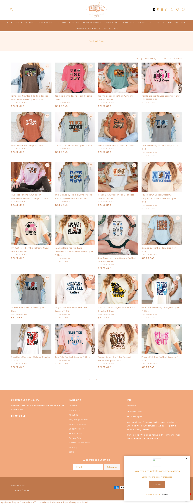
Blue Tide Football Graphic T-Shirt (72, 357)
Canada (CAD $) (21, 490)
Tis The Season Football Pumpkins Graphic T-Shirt (115, 97)
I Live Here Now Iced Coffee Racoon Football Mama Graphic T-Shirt (29, 97)
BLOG (71, 452)
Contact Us (74, 410)
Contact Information (79, 442)
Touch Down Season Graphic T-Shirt (73, 145)
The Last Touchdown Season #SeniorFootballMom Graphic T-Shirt (30, 196)
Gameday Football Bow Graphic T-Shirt (160, 249)
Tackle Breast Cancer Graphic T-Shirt (161, 95)
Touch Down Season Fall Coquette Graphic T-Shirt (116, 196)
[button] (11, 9)
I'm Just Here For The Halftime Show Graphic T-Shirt (30, 249)
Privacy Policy (75, 438)
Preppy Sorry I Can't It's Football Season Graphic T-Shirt (114, 359)
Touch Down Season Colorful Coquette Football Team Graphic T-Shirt (161, 198)
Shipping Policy (76, 429)
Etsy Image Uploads (78, 419)
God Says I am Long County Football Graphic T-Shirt (117, 260)
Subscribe (112, 467)
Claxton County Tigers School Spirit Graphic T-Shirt (116, 309)
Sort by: (139, 58)
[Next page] (103, 379)
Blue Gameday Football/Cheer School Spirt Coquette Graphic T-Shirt (74, 196)
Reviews (73, 405)
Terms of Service (77, 424)
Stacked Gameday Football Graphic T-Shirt (73, 97)
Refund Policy (75, 433)
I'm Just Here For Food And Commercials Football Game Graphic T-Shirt (74, 251)
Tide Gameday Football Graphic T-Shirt (160, 147)
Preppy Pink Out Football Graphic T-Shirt (160, 359)
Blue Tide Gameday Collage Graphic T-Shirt (161, 309)
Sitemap (73, 447)
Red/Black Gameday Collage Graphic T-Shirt (30, 359)
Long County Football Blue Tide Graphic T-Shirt (71, 309)
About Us (73, 415)
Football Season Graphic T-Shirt (28, 145)
